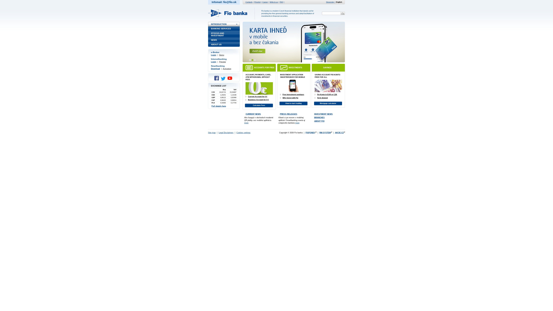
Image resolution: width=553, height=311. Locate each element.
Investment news (323, 114)
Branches (319, 117)
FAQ (281, 2)
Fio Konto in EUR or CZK (327, 95)
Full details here (219, 106)
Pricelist (257, 2)
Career (265, 2)
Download (215, 69)
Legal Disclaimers (226, 133)
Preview (222, 62)
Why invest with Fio (290, 98)
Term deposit (322, 98)
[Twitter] (224, 80)
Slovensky (330, 2)
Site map (212, 133)
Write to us (274, 2)
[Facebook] (217, 80)
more (246, 123)
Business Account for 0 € (258, 100)
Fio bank (229, 13)
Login (213, 55)
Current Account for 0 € (257, 97)
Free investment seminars (293, 95)
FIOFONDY (310, 133)
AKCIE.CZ (339, 133)
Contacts (249, 2)
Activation (227, 69)
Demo (221, 55)
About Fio (319, 121)
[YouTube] (231, 80)
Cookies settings (243, 133)
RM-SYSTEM (325, 133)
